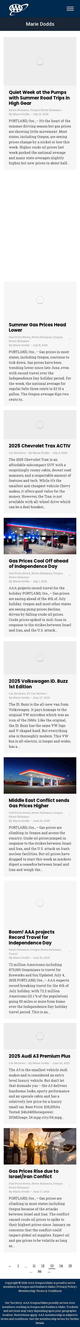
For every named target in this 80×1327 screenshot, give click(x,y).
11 (34, 1266)
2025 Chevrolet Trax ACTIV (40, 446)
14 (61, 1266)
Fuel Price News (19, 337)
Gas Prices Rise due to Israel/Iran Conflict (33, 1174)
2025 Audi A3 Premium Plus (39, 1056)
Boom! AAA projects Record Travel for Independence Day (32, 937)
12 (43, 1266)
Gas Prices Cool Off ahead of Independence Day (38, 564)
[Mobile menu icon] (69, 9)
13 (52, 1266)
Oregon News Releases (45, 110)
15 (70, 1266)
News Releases (19, 110)
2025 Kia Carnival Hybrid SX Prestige (37, 213)
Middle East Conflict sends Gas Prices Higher (39, 803)
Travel (13, 954)
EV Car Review (36, 223)
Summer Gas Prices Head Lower (37, 327)
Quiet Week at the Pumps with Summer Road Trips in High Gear (39, 97)
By (19, 114)
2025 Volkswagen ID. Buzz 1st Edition (38, 684)
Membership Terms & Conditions (40, 1291)
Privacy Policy (66, 1286)
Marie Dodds (40, 24)
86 (39, 1271)
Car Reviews (17, 223)
